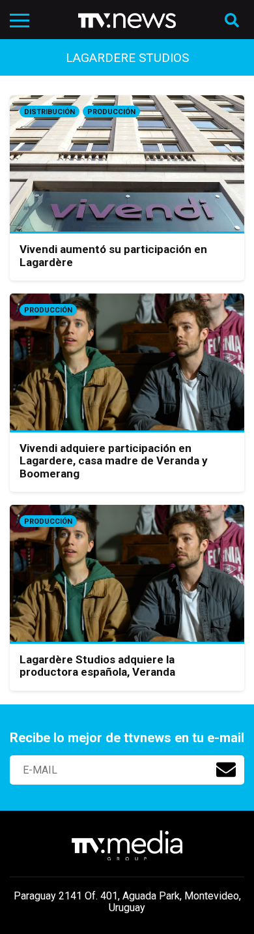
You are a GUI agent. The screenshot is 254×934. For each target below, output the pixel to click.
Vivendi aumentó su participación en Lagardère (113, 256)
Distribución (49, 112)
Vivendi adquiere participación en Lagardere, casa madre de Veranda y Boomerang (114, 461)
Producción (111, 112)
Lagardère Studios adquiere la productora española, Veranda (97, 666)
